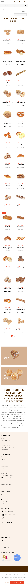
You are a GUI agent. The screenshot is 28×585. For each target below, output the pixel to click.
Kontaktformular (5, 487)
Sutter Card (4, 466)
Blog (2, 461)
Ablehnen (7, 582)
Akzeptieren (17, 582)
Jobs (2, 468)
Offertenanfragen (6, 484)
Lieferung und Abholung (7, 447)
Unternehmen (5, 457)
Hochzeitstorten (5, 440)
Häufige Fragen (5, 445)
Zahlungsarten (5, 449)
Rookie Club (4, 463)
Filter (25, 11)
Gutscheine (4, 442)
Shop (4, 9)
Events (3, 459)
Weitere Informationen (18, 579)
